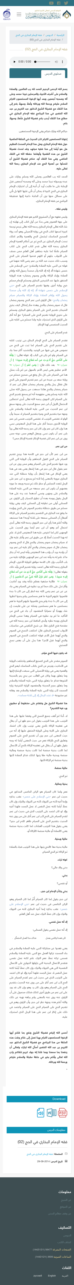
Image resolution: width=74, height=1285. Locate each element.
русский (38, 1275)
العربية (65, 1275)
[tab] (53, 74)
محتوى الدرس (53, 73)
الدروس (49, 34)
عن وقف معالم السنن (59, 1213)
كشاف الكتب (64, 1242)
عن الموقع (65, 1206)
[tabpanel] (38, 581)
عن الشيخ (66, 1199)
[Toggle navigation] (19, 14)
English (52, 1275)
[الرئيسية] (48, 14)
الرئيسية (60, 34)
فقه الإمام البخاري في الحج (29, 34)
